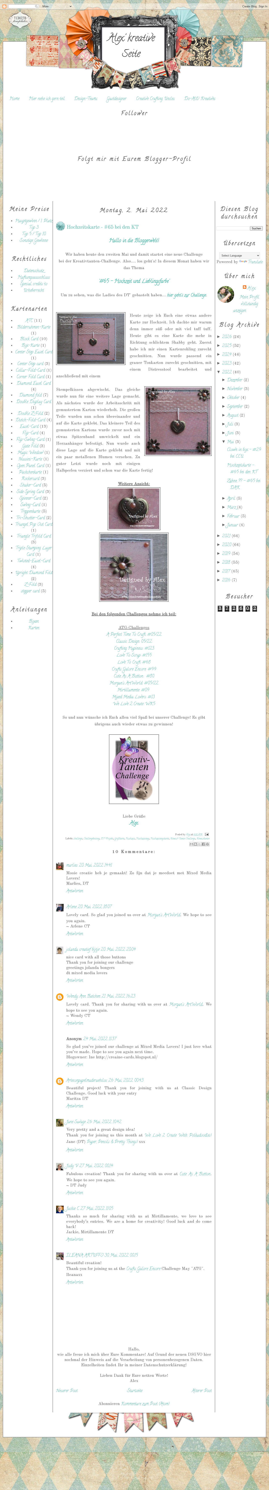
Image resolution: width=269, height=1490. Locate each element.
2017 (226, 571)
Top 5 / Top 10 (34, 234)
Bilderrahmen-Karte (33, 327)
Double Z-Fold (30, 414)
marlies (72, 865)
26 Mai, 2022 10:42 (104, 1122)
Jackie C (72, 1209)
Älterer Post (202, 1391)
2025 (227, 346)
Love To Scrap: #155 (134, 655)
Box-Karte (30, 346)
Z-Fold (30, 585)
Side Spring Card (30, 492)
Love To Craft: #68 (133, 662)
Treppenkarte (30, 511)
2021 (227, 536)
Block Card (29, 339)
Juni (231, 433)
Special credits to (33, 284)
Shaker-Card (30, 485)
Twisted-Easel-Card (33, 561)
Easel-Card (29, 427)
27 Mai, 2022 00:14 (96, 1166)
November (235, 389)
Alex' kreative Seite (131, 47)
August (233, 415)
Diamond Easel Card (34, 383)
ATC (29, 321)
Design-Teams (85, 99)
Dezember (235, 380)
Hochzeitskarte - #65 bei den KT (242, 469)
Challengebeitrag (91, 839)
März (232, 507)
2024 (227, 355)
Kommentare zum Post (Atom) (145, 1404)
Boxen (34, 622)
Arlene (71, 907)
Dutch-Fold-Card (30, 420)
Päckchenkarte (30, 472)
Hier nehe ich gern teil (47, 99)
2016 (227, 580)
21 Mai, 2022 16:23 (118, 996)
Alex (251, 288)
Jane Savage (76, 1122)
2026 (227, 337)
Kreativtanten (203, 839)
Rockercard (30, 479)
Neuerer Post (67, 1391)
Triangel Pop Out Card (33, 525)
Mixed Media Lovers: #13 (134, 697)
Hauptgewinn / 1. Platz (33, 221)
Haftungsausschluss (34, 277)
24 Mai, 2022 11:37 (99, 1039)
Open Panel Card (30, 466)
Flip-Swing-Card (30, 440)
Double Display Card (33, 402)
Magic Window (30, 453)
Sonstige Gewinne (34, 241)
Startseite (134, 1391)
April (231, 499)
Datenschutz (34, 271)
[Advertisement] (29, 706)
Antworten (74, 891)
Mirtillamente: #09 (133, 690)
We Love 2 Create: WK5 (134, 704)
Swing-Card (30, 505)
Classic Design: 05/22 (134, 642)
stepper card (30, 591)
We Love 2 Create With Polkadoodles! (178, 1135)
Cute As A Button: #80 (134, 676)
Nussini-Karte (30, 459)
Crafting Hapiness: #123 (134, 648)
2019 (227, 554)
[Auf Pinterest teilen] (207, 844)
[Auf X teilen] (199, 844)
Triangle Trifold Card (34, 536)
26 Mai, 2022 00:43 (125, 1081)
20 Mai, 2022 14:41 (95, 865)
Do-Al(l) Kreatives (199, 99)
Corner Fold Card (30, 377)
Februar (234, 516)
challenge (78, 839)
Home (14, 99)
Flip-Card (30, 433)
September (235, 407)
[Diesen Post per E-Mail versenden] (191, 844)
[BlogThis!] (195, 844)
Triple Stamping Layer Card (34, 551)
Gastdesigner (117, 99)
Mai (231, 442)
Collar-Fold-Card (30, 370)
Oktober (234, 398)
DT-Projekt (107, 839)
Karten (33, 628)
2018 (226, 563)
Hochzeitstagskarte (159, 839)
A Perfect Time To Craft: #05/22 (133, 635)
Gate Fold (30, 446)
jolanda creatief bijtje (82, 950)
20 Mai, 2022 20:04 (118, 950)
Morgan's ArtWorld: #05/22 (133, 683)
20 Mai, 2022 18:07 (94, 907)
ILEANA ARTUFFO (84, 1255)
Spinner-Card (30, 498)
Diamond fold (30, 395)
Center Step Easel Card (33, 352)
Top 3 (33, 228)
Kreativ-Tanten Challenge (182, 839)
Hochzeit (130, 839)
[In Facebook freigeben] (203, 844)
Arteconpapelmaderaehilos (86, 1081)
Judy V (72, 1166)
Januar (233, 525)
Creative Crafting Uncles (155, 99)
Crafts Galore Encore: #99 (134, 669)
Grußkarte (119, 839)
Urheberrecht (33, 290)
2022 (227, 372)
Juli (230, 424)
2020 (227, 545)
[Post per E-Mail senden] (206, 835)
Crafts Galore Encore (144, 1269)
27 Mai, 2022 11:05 (96, 1209)
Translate (255, 262)
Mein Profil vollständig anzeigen (246, 304)
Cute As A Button (194, 1174)
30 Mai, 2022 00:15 (121, 1255)
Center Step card (30, 364)
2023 (227, 364)
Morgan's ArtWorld (163, 915)
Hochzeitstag (142, 839)
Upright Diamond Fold (33, 573)
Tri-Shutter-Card (30, 518)
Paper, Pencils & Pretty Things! (112, 1142)
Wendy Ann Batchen (83, 996)
